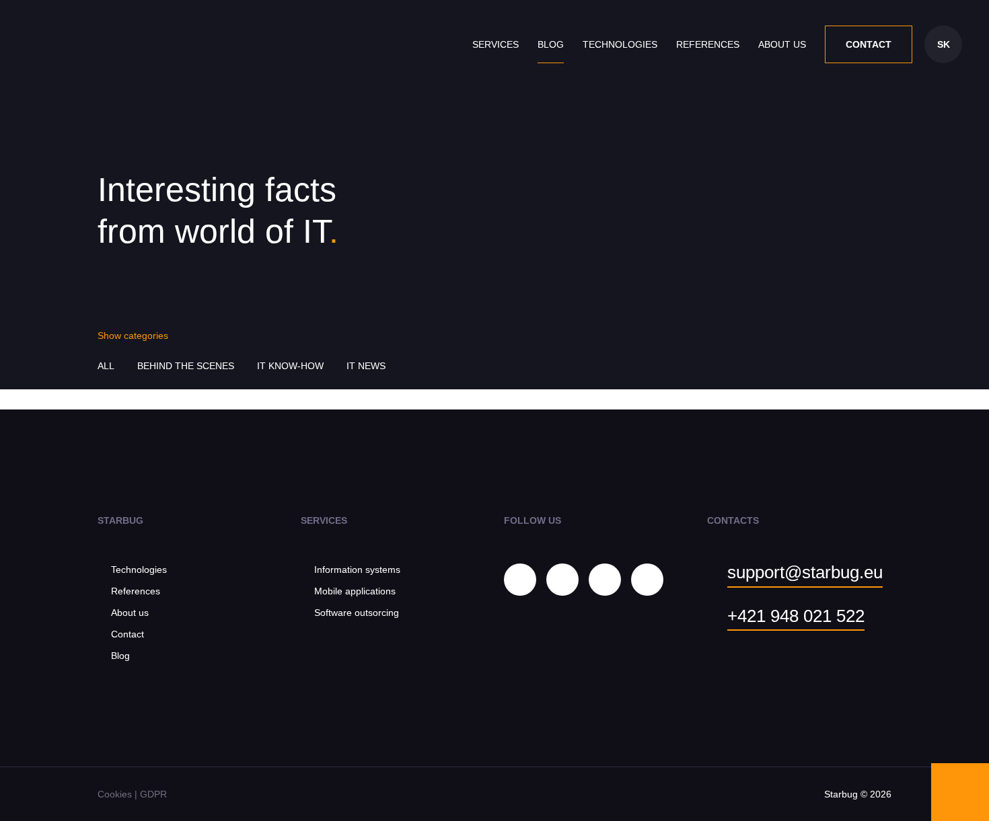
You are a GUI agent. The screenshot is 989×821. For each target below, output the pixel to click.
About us (782, 44)
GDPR (153, 794)
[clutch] (647, 579)
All (106, 365)
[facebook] (562, 579)
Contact (868, 44)
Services (495, 44)
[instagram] (520, 579)
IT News (366, 365)
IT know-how (290, 365)
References (707, 44)
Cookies (115, 794)
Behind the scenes (185, 365)
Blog (551, 44)
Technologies (620, 44)
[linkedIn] (605, 579)
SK (943, 44)
